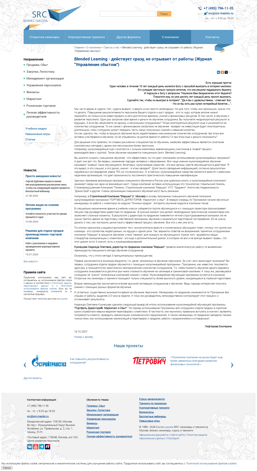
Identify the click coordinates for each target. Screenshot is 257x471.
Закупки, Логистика (40, 72)
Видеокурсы (146, 412)
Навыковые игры (37, 134)
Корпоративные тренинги (86, 37)
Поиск (164, 13)
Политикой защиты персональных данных (48, 284)
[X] (226, 72)
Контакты (212, 37)
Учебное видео (36, 128)
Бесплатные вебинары (152, 416)
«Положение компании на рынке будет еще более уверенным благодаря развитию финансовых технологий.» (196, 360)
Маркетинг (34, 99)
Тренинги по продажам (153, 403)
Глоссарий (173, 438)
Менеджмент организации (45, 78)
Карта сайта (178, 434)
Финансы (32, 92)
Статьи (30, 139)
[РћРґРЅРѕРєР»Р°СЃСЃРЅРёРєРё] (222, 72)
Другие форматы (128, 37)
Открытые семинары (44, 37)
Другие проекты (33, 378)
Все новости (31, 261)
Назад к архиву (83, 336)
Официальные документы (154, 434)
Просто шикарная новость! (43, 176)
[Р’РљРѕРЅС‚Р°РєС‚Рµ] (218, 72)
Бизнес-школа (164, 427)
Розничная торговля (41, 106)
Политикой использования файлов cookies (48, 287)
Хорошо (7, 467)
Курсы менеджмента (152, 399)
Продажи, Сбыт (37, 65)
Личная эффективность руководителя (43, 114)
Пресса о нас (111, 47)
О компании (170, 37)
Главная (79, 47)
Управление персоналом (43, 85)
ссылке (63, 298)
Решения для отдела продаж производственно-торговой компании (45, 234)
